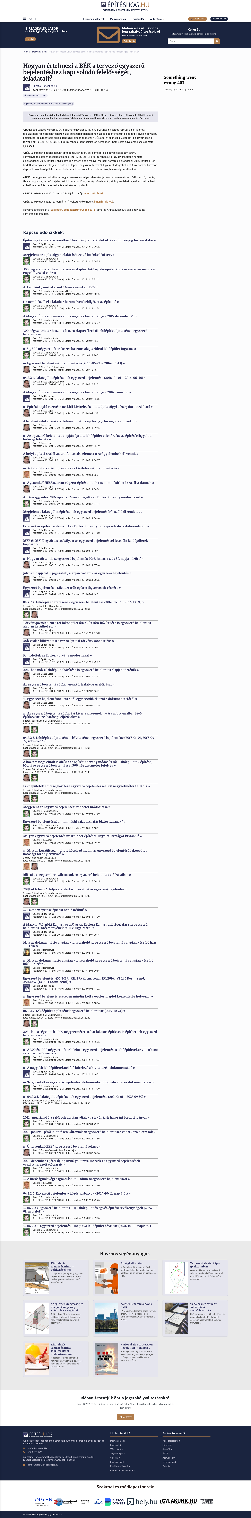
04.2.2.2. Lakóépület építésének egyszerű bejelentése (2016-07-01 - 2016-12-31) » (83, 602)
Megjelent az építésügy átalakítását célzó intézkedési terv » (69, 255)
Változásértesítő (171, 1441)
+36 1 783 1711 (35, 1452)
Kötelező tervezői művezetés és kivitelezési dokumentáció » (73, 468)
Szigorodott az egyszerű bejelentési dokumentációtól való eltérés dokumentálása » (90, 1082)
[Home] (125, 6)
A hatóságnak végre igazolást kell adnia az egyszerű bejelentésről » (78, 1179)
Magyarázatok (118, 19)
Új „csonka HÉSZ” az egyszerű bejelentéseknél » (63, 1146)
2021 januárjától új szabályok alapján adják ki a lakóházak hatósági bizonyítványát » (86, 1117)
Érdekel (30, 39)
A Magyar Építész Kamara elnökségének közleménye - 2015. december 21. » (80, 316)
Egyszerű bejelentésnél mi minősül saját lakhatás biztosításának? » (74, 821)
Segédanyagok (117, 1462)
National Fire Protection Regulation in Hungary (137, 1346)
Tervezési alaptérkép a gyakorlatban (205, 1265)
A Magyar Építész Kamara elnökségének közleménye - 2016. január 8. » (77, 392)
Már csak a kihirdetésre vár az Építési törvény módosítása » (68, 641)
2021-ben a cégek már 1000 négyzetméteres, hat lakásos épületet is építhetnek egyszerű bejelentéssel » (90, 1033)
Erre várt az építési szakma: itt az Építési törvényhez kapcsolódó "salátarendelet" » (86, 526)
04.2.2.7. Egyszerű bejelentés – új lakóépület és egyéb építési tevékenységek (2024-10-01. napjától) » (90, 1209)
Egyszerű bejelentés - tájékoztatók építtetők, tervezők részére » (72, 588)
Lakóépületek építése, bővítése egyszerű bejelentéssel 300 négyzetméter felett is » (86, 786)
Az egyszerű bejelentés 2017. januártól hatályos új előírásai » (68, 684)
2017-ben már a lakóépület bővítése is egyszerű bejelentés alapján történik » (81, 670)
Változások (156, 19)
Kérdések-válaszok (94, 19)
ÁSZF (165, 1453)
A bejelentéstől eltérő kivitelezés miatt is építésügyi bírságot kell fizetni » (80, 421)
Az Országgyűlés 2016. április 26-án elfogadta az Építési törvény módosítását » (83, 497)
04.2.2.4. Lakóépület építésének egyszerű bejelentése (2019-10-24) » (74, 1011)
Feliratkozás (129, 41)
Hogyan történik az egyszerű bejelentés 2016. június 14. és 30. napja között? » (85, 559)
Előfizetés (200, 19)
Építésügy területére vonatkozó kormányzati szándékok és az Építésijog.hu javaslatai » (89, 240)
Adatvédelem (169, 1458)
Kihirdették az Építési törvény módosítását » (57, 655)
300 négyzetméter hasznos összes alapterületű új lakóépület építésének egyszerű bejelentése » (85, 332)
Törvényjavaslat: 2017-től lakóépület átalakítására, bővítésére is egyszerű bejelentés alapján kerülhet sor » (87, 624)
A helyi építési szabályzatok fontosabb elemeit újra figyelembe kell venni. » (80, 454)
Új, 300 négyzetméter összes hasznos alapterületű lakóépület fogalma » (81, 349)
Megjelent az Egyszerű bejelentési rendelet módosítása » (66, 807)
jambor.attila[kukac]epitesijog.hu (43, 1464)
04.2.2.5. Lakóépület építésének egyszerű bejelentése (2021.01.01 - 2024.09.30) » (86, 1097)
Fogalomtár (138, 19)
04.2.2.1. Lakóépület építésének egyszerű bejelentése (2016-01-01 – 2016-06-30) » (84, 378)
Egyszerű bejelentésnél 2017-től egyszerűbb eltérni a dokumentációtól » (81, 699)
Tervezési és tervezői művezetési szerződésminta (203, 1307)
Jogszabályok (116, 1453)
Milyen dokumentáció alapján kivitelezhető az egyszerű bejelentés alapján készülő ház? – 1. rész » (89, 944)
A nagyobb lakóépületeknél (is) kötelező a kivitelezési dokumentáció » (80, 1068)
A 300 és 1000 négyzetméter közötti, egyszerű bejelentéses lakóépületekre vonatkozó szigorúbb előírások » (90, 1051)
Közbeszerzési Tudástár (121, 1470)
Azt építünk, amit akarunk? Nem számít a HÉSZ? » (60, 287)
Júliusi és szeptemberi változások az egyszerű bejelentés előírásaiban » (77, 875)
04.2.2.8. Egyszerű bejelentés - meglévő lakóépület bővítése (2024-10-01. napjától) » (90, 1226)
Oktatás (166, 1466)
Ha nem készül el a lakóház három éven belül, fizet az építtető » (71, 302)
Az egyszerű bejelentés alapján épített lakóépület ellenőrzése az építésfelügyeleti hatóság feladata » (87, 437)
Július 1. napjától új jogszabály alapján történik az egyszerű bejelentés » (77, 573)
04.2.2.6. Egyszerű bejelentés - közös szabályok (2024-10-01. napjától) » (77, 1193)
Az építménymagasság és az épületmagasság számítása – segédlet (67, 1307)
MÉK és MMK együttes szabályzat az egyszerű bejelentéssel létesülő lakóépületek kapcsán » (85, 542)
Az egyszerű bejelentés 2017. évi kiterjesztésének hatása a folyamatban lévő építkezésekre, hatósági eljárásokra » (82, 715)
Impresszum (169, 1462)
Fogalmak (115, 1445)
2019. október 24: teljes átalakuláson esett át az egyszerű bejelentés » (75, 889)
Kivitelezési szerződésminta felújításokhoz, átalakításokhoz (61, 1349)
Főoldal (26, 51)
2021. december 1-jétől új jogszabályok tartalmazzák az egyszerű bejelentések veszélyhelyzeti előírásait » (81, 1162)
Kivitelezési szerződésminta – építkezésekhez (62, 1266)
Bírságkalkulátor (132, 1263)
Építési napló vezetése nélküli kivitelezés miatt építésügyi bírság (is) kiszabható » (89, 407)
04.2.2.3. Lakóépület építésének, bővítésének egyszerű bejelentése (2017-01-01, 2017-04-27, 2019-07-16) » (89, 739)
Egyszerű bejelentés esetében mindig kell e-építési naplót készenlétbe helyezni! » (89, 996)
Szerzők (166, 1449)
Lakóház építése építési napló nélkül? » (56, 910)
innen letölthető (93, 193)
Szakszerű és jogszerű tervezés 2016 (73, 209)
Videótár (114, 1458)
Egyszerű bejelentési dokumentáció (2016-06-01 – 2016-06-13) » (75, 363)
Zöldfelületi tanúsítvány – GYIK (138, 1305)
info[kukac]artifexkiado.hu (40, 1448)
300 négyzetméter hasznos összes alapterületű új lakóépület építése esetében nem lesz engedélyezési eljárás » (89, 271)
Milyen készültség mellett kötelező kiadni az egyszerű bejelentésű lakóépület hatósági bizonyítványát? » (85, 852)
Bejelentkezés (219, 19)
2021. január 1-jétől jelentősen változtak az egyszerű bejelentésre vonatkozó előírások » (89, 1132)
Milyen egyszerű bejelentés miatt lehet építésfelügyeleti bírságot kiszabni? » (82, 836)
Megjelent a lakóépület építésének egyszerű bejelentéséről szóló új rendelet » (82, 512)
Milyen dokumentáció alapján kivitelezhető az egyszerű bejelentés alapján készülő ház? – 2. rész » (88, 962)
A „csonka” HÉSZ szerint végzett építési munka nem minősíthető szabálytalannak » (90, 483)
